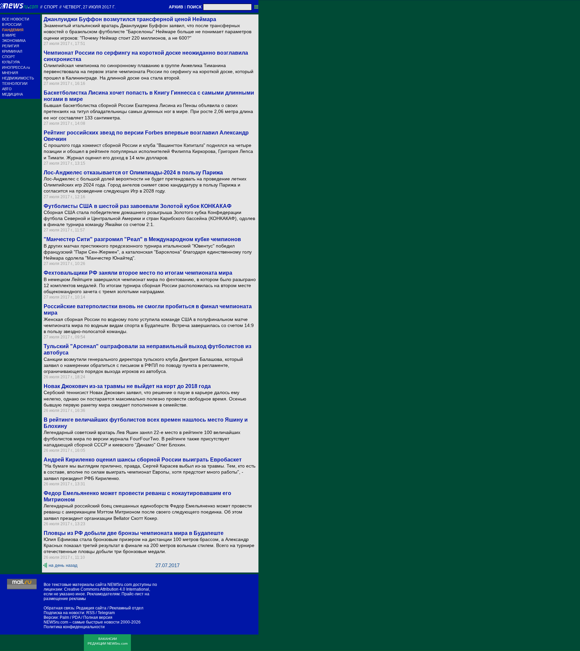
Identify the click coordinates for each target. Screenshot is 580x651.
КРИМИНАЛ (12, 51)
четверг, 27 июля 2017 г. (89, 7)
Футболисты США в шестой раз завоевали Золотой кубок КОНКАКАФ (138, 206)
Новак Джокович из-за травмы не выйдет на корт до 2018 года (127, 386)
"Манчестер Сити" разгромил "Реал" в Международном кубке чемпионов (142, 239)
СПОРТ (8, 57)
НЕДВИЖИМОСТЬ (18, 78)
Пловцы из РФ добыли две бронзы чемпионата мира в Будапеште (134, 533)
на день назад (63, 565)
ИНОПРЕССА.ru (16, 67)
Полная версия (97, 617)
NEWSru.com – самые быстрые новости (81, 622)
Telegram (106, 612)
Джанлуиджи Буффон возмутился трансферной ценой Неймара (130, 19)
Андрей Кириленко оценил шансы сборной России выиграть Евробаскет (143, 460)
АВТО (7, 89)
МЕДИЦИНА (12, 94)
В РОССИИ (11, 24)
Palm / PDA (70, 617)
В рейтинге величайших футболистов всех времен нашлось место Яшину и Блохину (146, 423)
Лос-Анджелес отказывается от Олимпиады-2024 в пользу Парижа (133, 172)
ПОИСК (194, 7)
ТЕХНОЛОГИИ (15, 84)
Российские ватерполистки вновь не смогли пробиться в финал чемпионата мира (148, 310)
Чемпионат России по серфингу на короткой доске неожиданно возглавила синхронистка (146, 56)
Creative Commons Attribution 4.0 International (106, 589)
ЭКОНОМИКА (14, 41)
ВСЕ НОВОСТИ (15, 19)
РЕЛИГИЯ (10, 46)
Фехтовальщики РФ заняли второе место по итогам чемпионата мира (138, 273)
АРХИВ (176, 7)
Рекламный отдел (126, 608)
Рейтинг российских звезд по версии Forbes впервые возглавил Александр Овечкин (146, 136)
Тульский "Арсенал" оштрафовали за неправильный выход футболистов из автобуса (147, 349)
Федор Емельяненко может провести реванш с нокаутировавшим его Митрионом (137, 496)
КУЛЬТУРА (11, 62)
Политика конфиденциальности (74, 627)
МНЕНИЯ (10, 73)
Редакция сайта (91, 608)
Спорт (51, 7)
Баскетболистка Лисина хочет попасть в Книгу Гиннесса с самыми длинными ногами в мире (149, 96)
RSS (90, 612)
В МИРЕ (9, 35)
